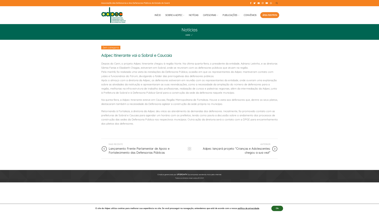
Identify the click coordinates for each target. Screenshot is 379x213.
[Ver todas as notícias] (189, 149)
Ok (277, 208)
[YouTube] (267, 3)
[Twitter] (254, 3)
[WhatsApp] (271, 3)
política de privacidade (248, 208)
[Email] (259, 3)
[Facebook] (250, 3)
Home (188, 35)
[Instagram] (263, 3)
